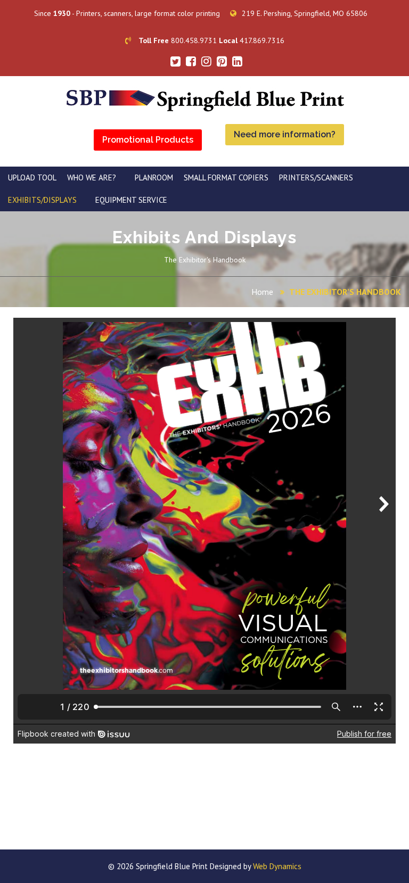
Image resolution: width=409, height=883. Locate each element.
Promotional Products (147, 140)
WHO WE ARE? (91, 177)
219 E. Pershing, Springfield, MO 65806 (304, 13)
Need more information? (285, 134)
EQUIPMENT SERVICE (131, 200)
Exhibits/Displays (42, 200)
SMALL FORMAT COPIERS (226, 177)
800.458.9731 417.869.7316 (211, 40)
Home (262, 291)
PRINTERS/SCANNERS (316, 177)
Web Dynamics (277, 866)
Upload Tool (32, 177)
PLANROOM (154, 177)
